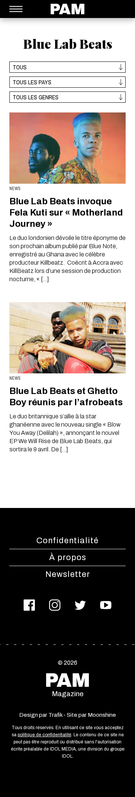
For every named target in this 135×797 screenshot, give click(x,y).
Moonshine (102, 715)
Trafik (55, 715)
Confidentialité (67, 540)
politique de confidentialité (44, 734)
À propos (67, 557)
